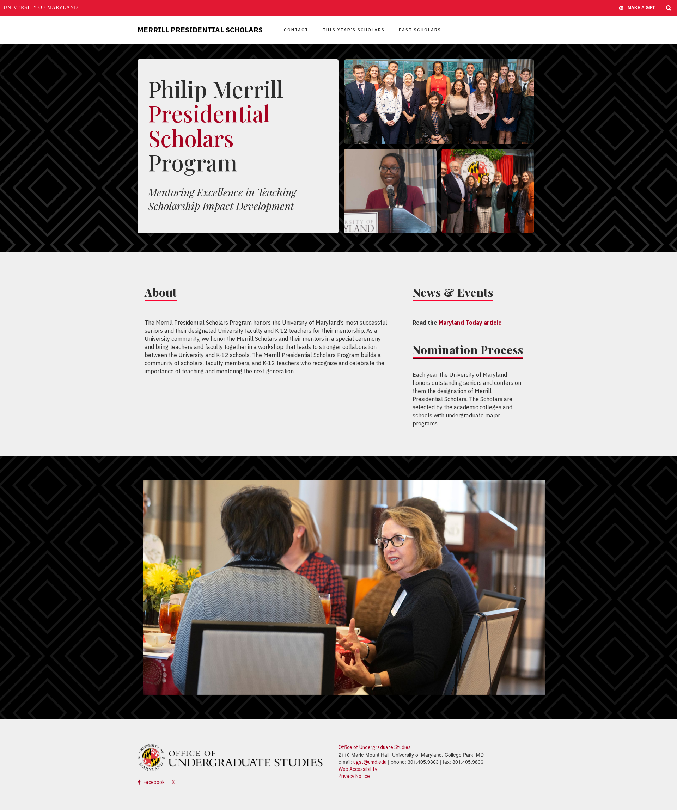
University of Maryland (41, 7)
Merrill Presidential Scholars (200, 30)
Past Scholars (420, 29)
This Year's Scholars (354, 29)
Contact (296, 29)
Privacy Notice (354, 776)
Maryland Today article (470, 322)
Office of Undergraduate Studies (374, 747)
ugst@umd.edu (369, 762)
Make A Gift (641, 7)
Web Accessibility (357, 769)
